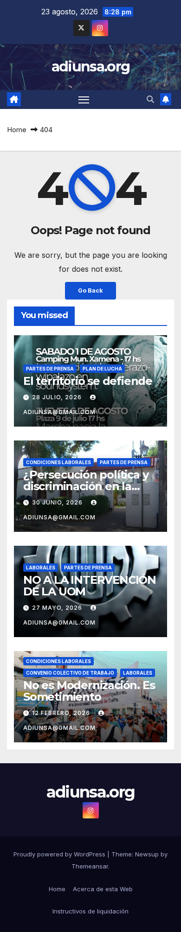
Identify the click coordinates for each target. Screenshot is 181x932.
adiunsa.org (90, 66)
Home (16, 129)
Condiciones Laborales (58, 462)
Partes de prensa (50, 368)
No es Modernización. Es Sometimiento (89, 690)
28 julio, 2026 (58, 397)
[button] (150, 99)
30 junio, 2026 (58, 502)
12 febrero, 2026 (62, 712)
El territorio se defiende (87, 381)
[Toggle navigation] (84, 99)
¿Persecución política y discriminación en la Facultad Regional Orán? (89, 486)
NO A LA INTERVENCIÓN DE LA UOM (89, 585)
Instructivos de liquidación (90, 911)
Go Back (90, 290)
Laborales (40, 567)
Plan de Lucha (102, 368)
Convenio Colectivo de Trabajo (70, 673)
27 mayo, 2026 (58, 607)
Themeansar (89, 866)
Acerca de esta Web (103, 889)
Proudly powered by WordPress (60, 854)
